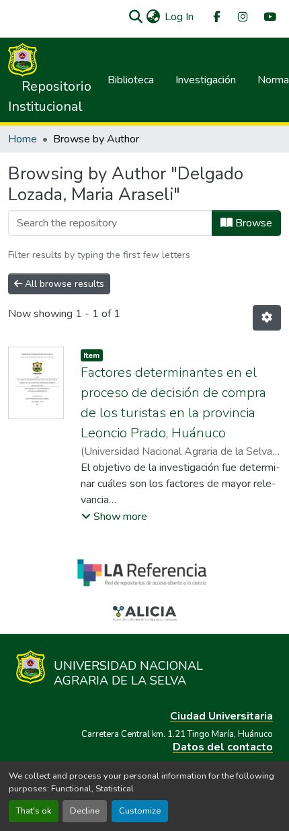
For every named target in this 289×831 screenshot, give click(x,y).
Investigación (205, 80)
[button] (135, 17)
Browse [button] (252, 223)
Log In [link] (179, 16)
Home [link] (22, 139)
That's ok (33, 811)
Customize (140, 811)
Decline (84, 811)
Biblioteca (131, 80)
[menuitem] (215, 17)
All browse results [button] (63, 283)
